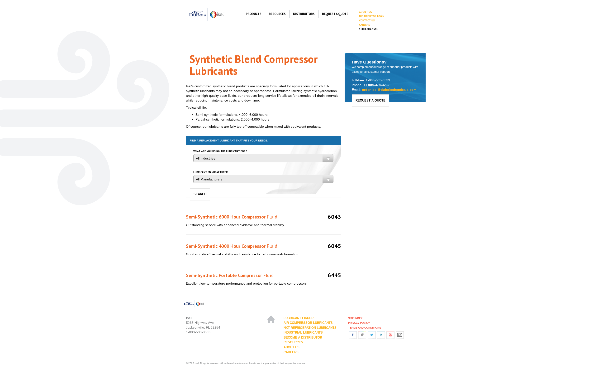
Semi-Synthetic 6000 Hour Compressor (231, 217)
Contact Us (367, 20)
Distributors (304, 14)
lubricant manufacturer (210, 172)
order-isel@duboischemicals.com (389, 90)
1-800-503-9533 (368, 29)
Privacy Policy (359, 322)
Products (253, 14)
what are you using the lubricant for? (220, 151)
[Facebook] (352, 334)
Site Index (355, 318)
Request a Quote (335, 14)
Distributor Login (371, 16)
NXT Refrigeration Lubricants (310, 328)
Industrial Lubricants (303, 332)
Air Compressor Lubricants (308, 323)
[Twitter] (371, 334)
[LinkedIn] (381, 334)
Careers (364, 24)
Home (271, 317)
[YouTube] (390, 334)
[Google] (362, 334)
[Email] (400, 334)
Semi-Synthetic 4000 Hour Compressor (231, 246)
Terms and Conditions (364, 327)
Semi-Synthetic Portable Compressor (230, 275)
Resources (277, 14)
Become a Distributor (303, 337)
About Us (365, 12)
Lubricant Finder (299, 318)
